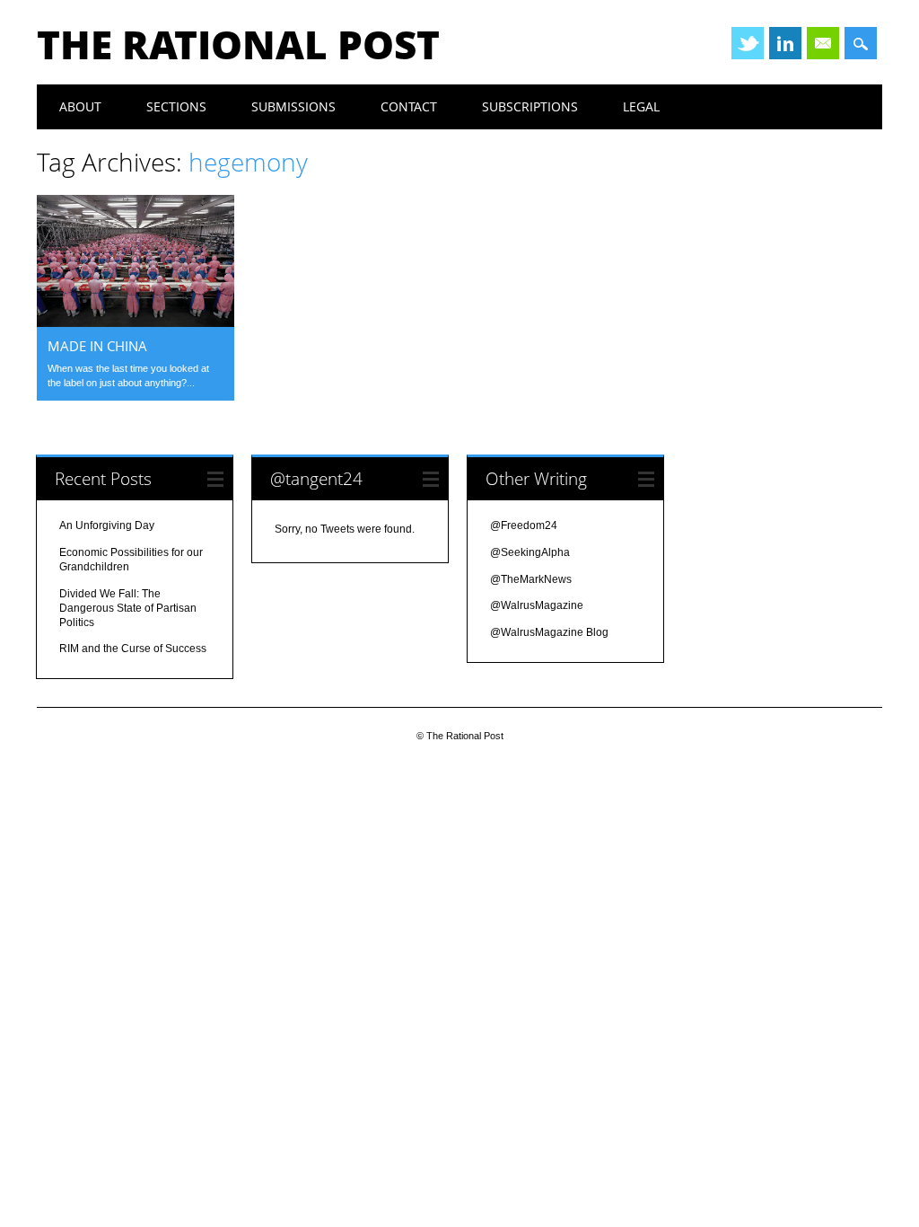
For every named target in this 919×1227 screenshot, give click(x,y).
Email (823, 43)
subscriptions (530, 106)
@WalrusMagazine (536, 605)
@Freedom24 (523, 525)
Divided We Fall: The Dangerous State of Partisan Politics (128, 608)
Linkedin (785, 43)
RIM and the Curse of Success (132, 648)
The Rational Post (238, 44)
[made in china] (135, 322)
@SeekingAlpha (530, 552)
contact (409, 106)
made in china (97, 346)
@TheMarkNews (531, 579)
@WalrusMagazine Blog (549, 632)
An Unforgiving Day (106, 525)
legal (641, 106)
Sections (176, 106)
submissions (293, 106)
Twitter (747, 43)
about (80, 106)
